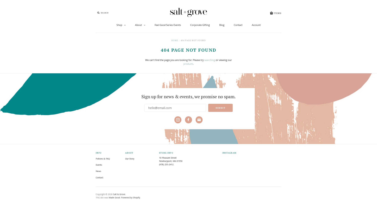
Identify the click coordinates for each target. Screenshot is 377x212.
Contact (238, 25)
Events (99, 164)
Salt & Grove (119, 194)
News (98, 171)
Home (174, 40)
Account (256, 25)
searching (209, 60)
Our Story (129, 158)
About (138, 25)
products (188, 64)
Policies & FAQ (103, 158)
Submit (220, 107)
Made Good (114, 197)
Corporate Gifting (200, 25)
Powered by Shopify (130, 197)
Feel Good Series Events (168, 25)
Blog (221, 25)
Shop (119, 25)
